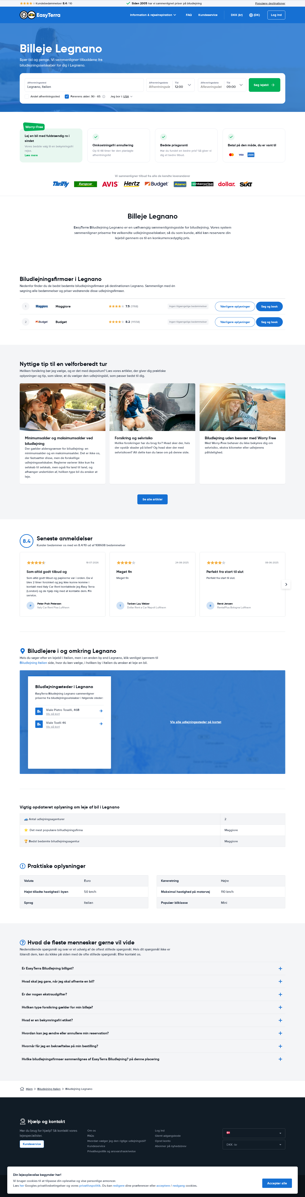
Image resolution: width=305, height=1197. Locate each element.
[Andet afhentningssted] (27, 96)
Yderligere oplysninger (235, 306)
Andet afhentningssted (44, 96)
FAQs (90, 1136)
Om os (91, 1130)
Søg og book (269, 306)
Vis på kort (53, 714)
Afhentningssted (36, 83)
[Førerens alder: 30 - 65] (67, 96)
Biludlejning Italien (33, 663)
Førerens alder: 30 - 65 (85, 96)
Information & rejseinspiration (151, 15)
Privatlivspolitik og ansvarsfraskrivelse (111, 1151)
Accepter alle (277, 1183)
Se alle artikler (152, 499)
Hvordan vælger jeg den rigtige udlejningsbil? (116, 1141)
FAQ (189, 15)
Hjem (29, 1089)
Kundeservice (207, 15)
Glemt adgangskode (168, 1136)
